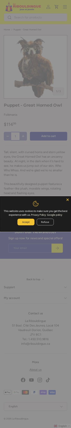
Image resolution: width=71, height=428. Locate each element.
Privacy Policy (38, 214)
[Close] (67, 200)
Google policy (54, 214)
